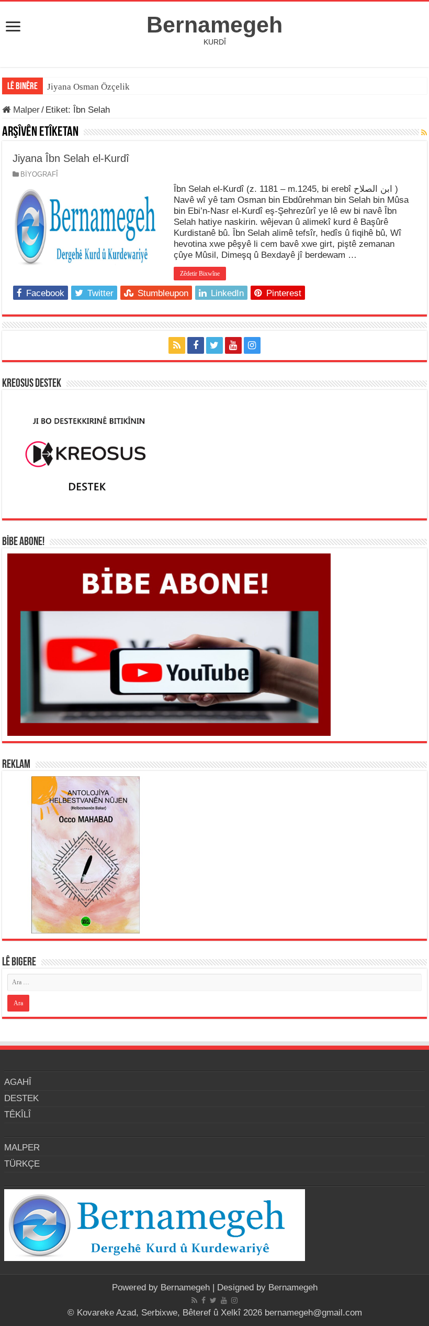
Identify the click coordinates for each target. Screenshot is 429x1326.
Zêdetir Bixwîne (200, 273)
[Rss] (176, 345)
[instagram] (252, 345)
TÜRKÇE (22, 1164)
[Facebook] (195, 345)
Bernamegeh (214, 24)
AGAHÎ (17, 1082)
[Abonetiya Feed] (424, 132)
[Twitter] (214, 345)
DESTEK (21, 1098)
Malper (25, 110)
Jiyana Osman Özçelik (89, 87)
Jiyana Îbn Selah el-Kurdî (71, 158)
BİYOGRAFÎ (39, 174)
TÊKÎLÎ (17, 1115)
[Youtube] (233, 345)
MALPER (22, 1148)
